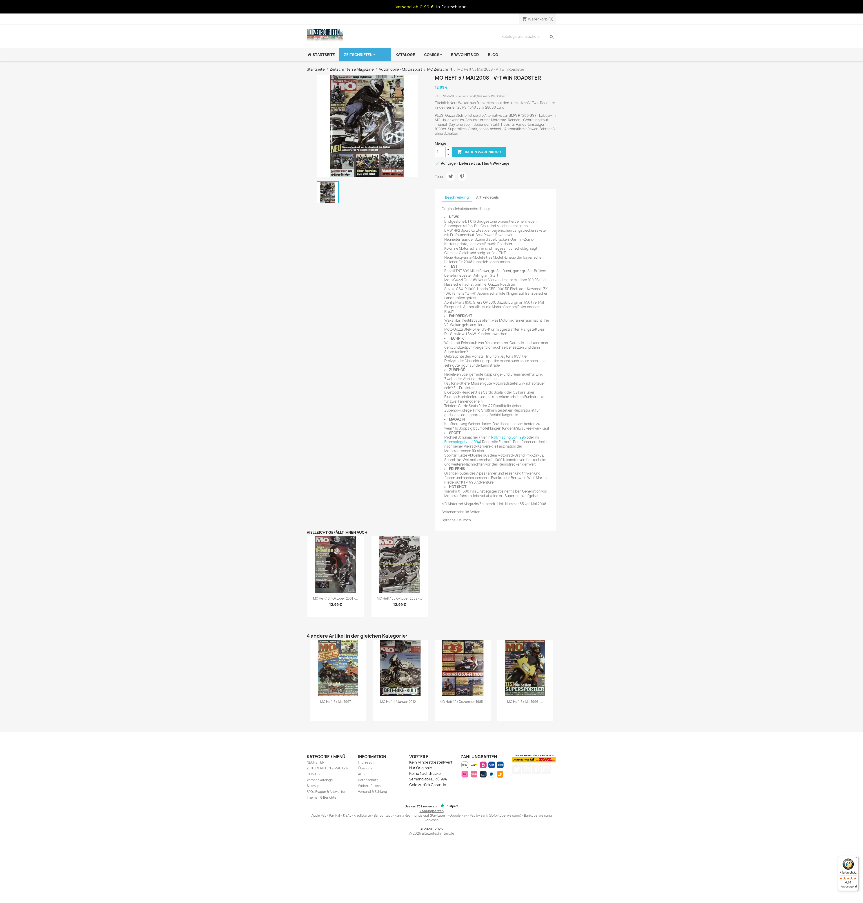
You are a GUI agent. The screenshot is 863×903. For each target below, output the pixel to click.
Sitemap (313, 786)
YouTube (526, 769)
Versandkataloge (320, 780)
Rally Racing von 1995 (508, 437)
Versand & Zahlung (372, 791)
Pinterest (462, 176)
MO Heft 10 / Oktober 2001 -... (335, 598)
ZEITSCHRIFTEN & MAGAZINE (329, 768)
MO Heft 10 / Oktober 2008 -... (399, 598)
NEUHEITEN (316, 762)
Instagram (546, 769)
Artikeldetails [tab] (487, 197)
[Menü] (856, 858)
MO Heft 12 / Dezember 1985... (462, 701)
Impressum (366, 762)
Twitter (516, 769)
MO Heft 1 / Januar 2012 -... (400, 701)
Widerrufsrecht (370, 786)
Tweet (450, 176)
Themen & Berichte (321, 797)
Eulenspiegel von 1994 (462, 441)
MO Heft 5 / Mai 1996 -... (525, 701)
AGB (361, 774)
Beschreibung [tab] (457, 197)
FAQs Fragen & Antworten (326, 791)
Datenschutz (368, 780)
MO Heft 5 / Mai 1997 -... (338, 701)
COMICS (313, 774)
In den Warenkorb (479, 152)
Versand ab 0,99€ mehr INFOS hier (482, 96)
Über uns (365, 768)
